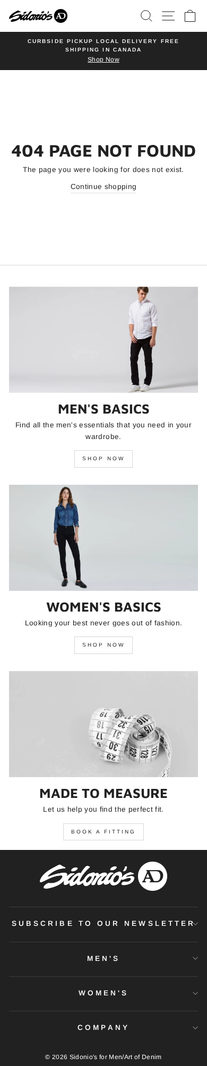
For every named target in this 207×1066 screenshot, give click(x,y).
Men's (103, 958)
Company (103, 1027)
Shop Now (103, 458)
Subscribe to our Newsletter (103, 923)
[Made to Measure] (103, 724)
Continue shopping (104, 187)
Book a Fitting (103, 832)
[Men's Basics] (103, 340)
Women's (104, 993)
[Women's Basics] (103, 538)
